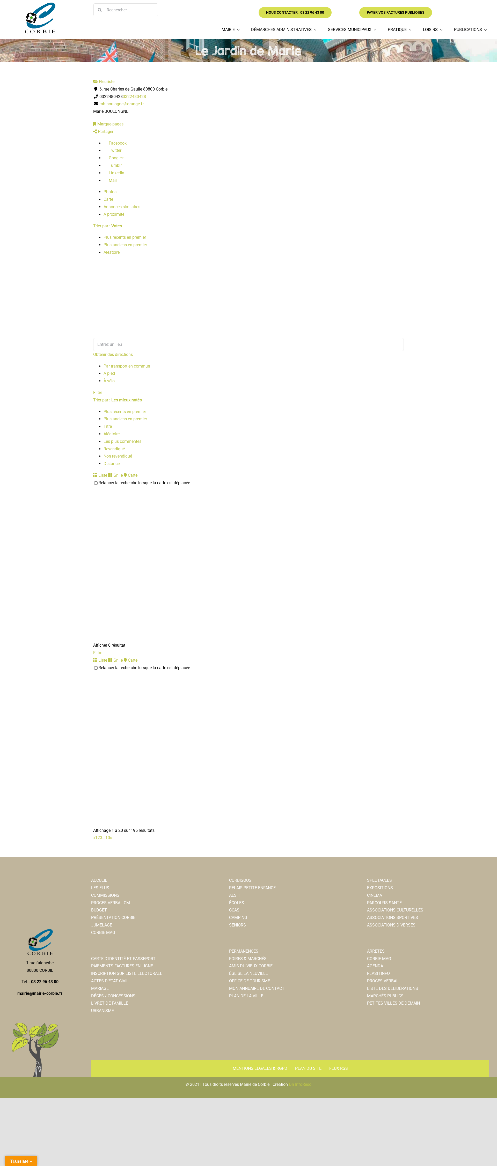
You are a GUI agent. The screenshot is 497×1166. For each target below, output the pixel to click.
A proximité (114, 214)
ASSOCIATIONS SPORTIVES (392, 917)
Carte (108, 199)
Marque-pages (109, 124)
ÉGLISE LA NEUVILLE (248, 973)
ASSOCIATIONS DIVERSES (391, 925)
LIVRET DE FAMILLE (109, 1003)
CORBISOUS (240, 880)
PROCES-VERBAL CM (110, 902)
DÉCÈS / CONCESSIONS (113, 995)
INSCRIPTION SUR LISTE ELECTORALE (126, 973)
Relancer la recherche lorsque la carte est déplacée (144, 482)
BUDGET (99, 910)
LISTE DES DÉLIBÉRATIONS (392, 988)
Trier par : (107, 225)
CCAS (234, 910)
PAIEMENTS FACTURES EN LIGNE (122, 965)
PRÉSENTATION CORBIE (113, 917)
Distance (112, 463)
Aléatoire (112, 252)
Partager (105, 131)
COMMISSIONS (105, 895)
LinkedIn (116, 172)
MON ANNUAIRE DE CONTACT (256, 988)
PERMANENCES (243, 951)
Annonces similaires (122, 206)
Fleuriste (106, 81)
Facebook (117, 143)
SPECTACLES (379, 880)
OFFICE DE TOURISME (249, 980)
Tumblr (115, 165)
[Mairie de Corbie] (39, 4)
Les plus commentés (122, 441)
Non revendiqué (118, 456)
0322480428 (134, 96)
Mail (112, 180)
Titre (108, 426)
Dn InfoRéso (300, 1084)
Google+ (116, 157)
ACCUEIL (99, 880)
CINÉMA (374, 895)
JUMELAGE (101, 925)
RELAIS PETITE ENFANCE (252, 887)
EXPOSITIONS (380, 887)
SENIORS (237, 925)
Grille (117, 475)
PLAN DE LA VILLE (246, 995)
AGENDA (375, 965)
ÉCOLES (236, 902)
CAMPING (238, 917)
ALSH (234, 895)
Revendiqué (114, 448)
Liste (102, 475)
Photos (110, 191)
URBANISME (102, 1010)
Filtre (97, 392)
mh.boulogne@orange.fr (121, 103)
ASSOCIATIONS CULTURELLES (395, 910)
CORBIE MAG (103, 932)
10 (107, 837)
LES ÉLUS (100, 887)
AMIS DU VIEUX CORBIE (251, 965)
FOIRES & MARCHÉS (248, 958)
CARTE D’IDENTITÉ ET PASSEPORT (123, 958)
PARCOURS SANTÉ (384, 902)
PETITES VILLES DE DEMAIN (393, 1003)
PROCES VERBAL (383, 980)
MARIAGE (100, 988)
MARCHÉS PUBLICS (385, 995)
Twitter (114, 150)
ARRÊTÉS (376, 951)
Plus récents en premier (125, 237)
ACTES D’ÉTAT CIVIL (110, 980)
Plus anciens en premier (125, 244)
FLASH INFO (378, 973)
